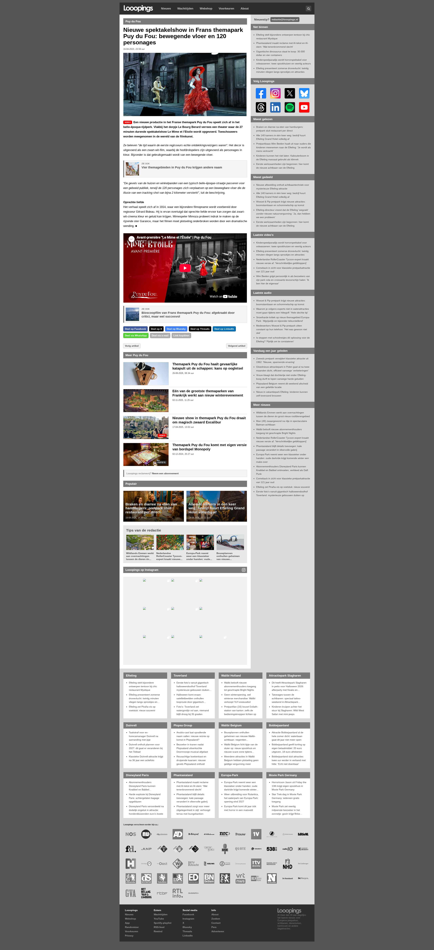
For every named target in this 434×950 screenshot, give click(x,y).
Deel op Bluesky (176, 329)
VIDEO (162, 435)
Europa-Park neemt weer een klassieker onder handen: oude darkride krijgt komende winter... (241, 786)
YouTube (159, 918)
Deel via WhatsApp (136, 335)
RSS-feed (159, 927)
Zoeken (215, 918)
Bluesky (187, 927)
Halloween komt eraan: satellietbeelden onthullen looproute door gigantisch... (191, 698)
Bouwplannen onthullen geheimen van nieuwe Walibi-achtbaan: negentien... (239, 736)
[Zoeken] (308, 9)
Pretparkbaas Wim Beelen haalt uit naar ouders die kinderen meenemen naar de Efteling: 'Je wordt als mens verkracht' (283, 147)
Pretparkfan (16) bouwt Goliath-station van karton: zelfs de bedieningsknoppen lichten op (241, 710)
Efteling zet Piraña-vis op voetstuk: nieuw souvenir (283, 487)
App (127, 923)
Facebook (188, 914)
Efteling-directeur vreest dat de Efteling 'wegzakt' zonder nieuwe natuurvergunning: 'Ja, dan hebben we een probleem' (283, 214)
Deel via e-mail (160, 335)
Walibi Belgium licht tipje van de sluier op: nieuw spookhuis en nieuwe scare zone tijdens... (241, 748)
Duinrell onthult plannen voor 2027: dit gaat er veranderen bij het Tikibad (146, 748)
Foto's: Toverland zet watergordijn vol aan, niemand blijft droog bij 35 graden (192, 710)
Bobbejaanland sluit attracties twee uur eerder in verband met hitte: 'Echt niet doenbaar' (289, 760)
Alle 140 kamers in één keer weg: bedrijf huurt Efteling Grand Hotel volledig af (217, 508)
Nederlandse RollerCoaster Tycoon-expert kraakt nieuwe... (169, 556)
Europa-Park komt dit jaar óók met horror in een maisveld (240, 808)
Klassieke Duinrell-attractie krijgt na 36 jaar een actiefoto (146, 758)
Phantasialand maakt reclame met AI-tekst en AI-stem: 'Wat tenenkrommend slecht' (192, 786)
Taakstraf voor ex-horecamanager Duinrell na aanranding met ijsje (143, 736)
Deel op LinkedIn (224, 329)
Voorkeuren (226, 8)
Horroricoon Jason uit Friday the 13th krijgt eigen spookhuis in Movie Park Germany (289, 786)
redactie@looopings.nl (285, 19)
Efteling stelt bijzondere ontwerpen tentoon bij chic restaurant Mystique (143, 686)
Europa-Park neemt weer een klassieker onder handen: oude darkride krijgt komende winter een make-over (282, 458)
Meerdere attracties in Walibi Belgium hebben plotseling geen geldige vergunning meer (241, 760)
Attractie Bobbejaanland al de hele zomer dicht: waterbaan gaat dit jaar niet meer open (287, 736)
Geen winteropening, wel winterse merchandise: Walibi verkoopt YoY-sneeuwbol (239, 698)
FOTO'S (161, 462)
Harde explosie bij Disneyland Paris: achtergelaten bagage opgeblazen (145, 798)
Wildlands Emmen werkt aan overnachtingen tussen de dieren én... (140, 556)
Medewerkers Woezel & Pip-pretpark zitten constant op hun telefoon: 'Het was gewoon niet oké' (281, 329)
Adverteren (217, 931)
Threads (187, 931)
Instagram (188, 918)
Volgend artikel (236, 345)
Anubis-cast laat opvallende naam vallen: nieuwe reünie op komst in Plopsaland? (192, 736)
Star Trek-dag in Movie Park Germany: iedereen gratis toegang (287, 798)
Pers (213, 927)
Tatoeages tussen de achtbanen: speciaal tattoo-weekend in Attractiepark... (286, 698)
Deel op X (156, 329)
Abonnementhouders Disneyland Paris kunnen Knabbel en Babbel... (142, 786)
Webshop (206, 8)
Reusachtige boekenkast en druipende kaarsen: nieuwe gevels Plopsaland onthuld (191, 760)
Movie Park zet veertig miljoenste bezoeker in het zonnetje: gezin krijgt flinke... (287, 810)
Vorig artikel (132, 345)
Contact (216, 923)
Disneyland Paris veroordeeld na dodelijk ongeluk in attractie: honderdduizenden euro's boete (146, 810)
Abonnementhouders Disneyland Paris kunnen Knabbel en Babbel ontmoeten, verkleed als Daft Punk (282, 470)
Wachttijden (185, 8)
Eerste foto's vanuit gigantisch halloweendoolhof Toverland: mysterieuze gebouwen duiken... (193, 686)
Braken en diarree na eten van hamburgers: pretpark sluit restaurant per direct (151, 508)
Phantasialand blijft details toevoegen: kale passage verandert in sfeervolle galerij (192, 798)
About (245, 8)
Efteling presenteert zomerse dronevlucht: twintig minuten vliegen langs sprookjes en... (144, 698)
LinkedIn (188, 935)
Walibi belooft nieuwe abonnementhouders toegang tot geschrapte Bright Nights (240, 686)
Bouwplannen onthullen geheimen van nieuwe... (228, 556)
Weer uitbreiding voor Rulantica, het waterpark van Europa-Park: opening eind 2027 (241, 798)
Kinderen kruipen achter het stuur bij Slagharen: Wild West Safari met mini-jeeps (288, 710)
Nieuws (166, 8)
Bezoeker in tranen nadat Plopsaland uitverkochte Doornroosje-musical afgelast (192, 748)
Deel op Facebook (135, 329)
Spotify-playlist (162, 923)
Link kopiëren (181, 335)
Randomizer (132, 927)
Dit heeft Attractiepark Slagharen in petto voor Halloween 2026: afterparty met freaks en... (289, 686)
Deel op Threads (200, 329)
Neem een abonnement (165, 473)
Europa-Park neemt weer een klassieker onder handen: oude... (199, 556)
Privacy (129, 935)
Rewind (158, 931)
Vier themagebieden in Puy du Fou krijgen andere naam (182, 167)
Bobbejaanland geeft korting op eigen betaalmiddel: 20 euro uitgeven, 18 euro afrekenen (288, 748)
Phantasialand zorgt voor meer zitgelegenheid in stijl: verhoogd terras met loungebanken (193, 810)
